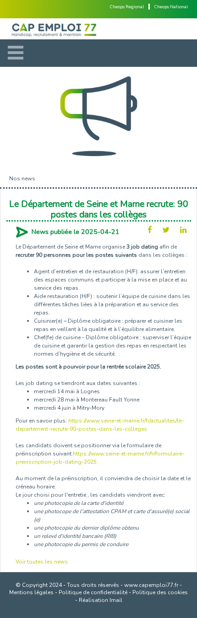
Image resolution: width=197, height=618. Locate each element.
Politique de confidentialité (93, 592)
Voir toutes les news (42, 561)
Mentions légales (31, 592)
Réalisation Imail (100, 600)
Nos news (22, 178)
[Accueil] (98, 28)
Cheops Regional (127, 7)
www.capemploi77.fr (151, 585)
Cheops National (171, 7)
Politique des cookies (160, 592)
